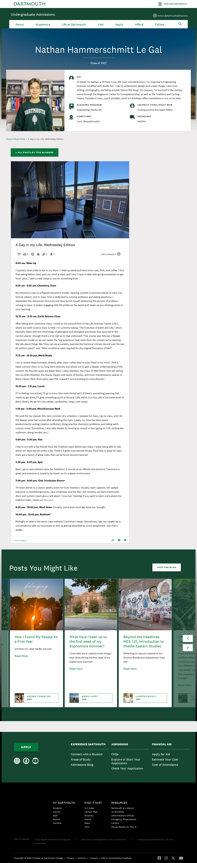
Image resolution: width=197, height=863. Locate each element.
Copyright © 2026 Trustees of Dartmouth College (38, 858)
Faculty (56, 811)
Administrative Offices (122, 815)
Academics (42, 24)
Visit (101, 24)
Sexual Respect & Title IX (124, 826)
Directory (89, 815)
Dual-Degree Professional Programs (53, 839)
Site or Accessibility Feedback (116, 858)
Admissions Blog (82, 765)
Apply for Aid (161, 754)
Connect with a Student (87, 754)
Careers (115, 823)
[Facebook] (159, 858)
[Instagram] (166, 858)
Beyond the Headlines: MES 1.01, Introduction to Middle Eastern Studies (143, 641)
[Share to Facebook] (119, 540)
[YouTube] (181, 858)
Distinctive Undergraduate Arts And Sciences (104, 839)
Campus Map (90, 811)
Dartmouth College (29, 4)
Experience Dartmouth (88, 744)
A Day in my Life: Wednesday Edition (45, 139)
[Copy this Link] (112, 540)
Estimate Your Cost (165, 759)
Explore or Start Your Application (125, 761)
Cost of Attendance (165, 765)
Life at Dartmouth (74, 24)
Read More (21, 656)
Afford (139, 24)
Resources (119, 803)
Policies (82, 858)
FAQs (114, 754)
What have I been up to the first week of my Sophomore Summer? (88, 641)
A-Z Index (89, 808)
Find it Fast (93, 803)
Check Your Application (127, 768)
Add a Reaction (108, 254)
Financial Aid (161, 744)
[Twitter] (173, 858)
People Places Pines (15, 139)
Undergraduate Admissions (33, 14)
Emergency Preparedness (123, 819)
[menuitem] (89, 757)
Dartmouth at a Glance (122, 808)
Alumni (56, 819)
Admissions (119, 744)
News (87, 823)
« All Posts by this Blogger (35, 152)
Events (87, 819)
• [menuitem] (64, 858)
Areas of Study (81, 759)
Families (57, 823)
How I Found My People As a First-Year (36, 639)
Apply (119, 24)
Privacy (70, 858)
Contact (93, 858)
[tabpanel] (70, 199)
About (19, 24)
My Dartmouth (64, 803)
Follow (159, 24)
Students (57, 808)
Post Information (21, 541)
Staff (55, 815)
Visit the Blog (166, 567)
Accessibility (117, 811)
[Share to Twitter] (125, 540)
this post (48, 500)
